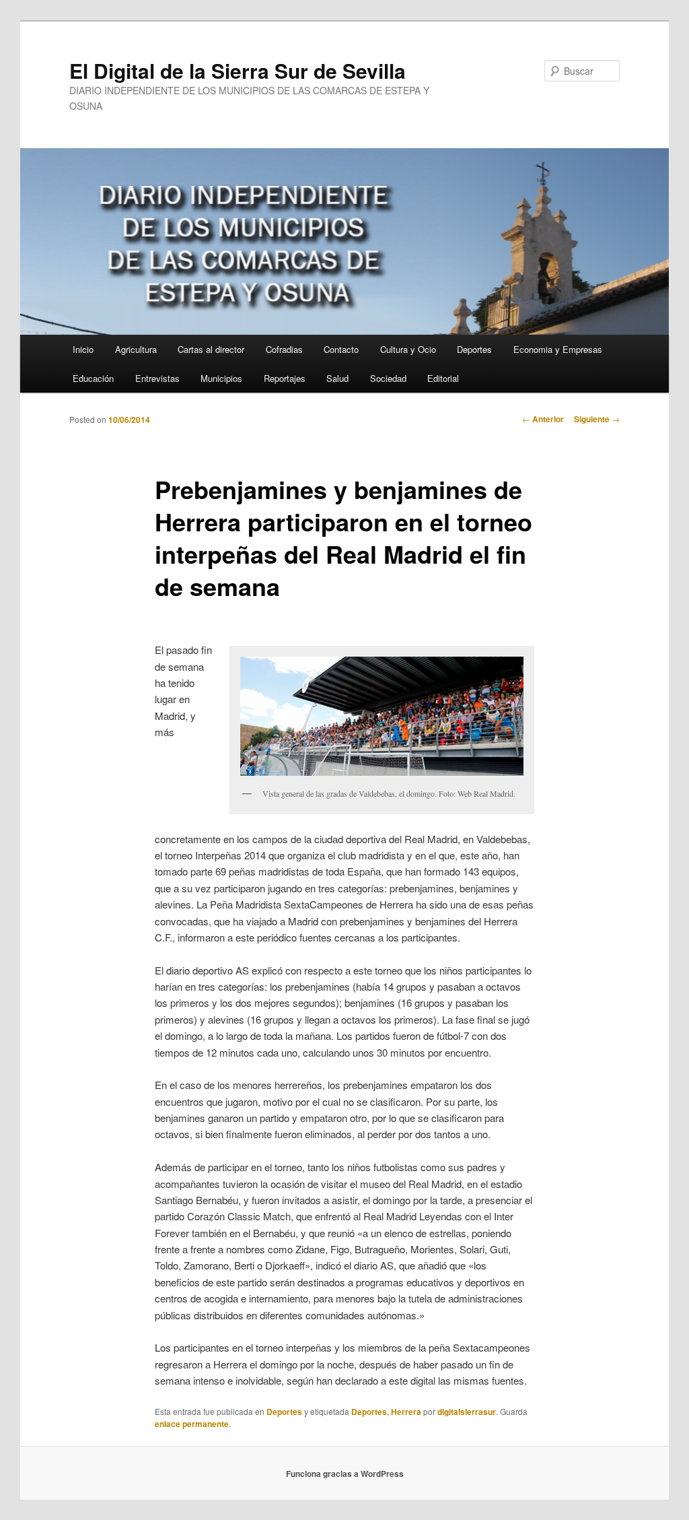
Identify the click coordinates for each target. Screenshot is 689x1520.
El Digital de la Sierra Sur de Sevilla (237, 70)
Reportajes (284, 378)
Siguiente (597, 419)
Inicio (83, 349)
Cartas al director (211, 349)
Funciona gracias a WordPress (345, 1473)
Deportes (474, 349)
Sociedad (388, 378)
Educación (93, 378)
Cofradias (284, 349)
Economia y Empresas (557, 349)
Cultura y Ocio (408, 349)
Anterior (543, 419)
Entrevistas (157, 378)
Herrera (406, 1412)
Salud (337, 378)
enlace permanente (192, 1424)
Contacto (341, 349)
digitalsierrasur (466, 1412)
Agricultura (136, 349)
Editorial (443, 378)
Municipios (221, 378)
